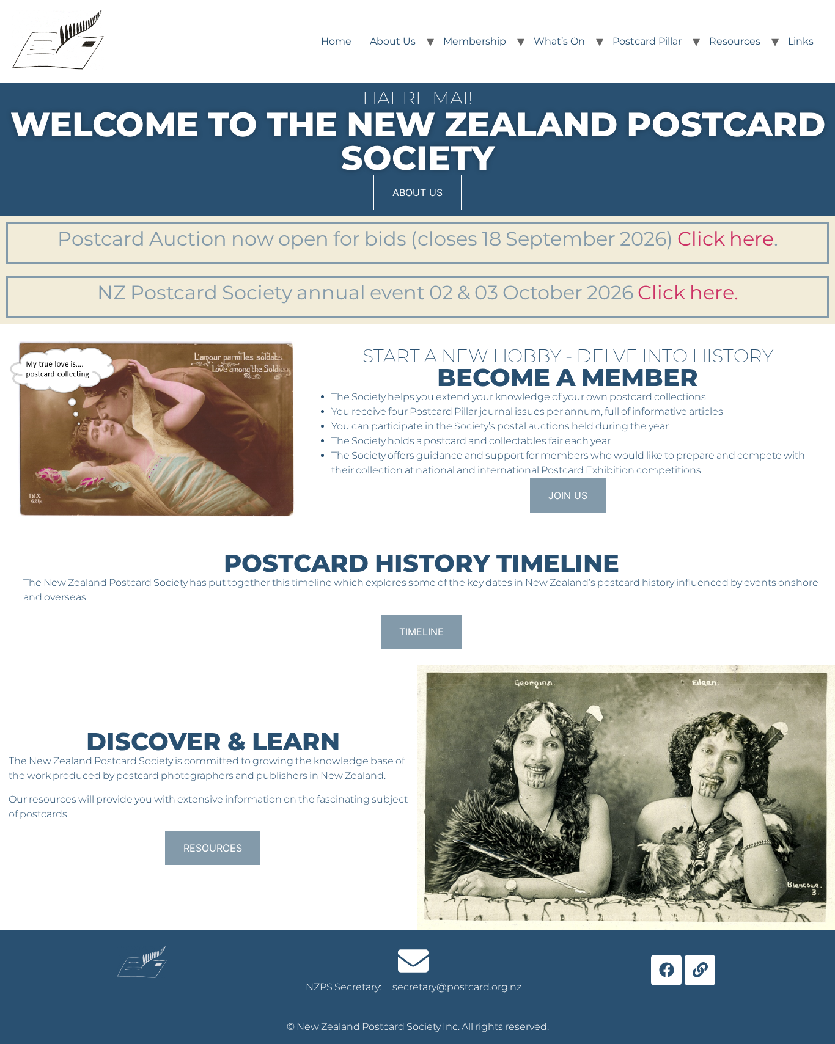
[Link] (700, 970)
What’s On (559, 41)
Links (801, 41)
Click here (725, 238)
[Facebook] (666, 970)
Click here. (688, 292)
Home (336, 41)
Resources (734, 41)
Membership (474, 41)
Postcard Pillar (647, 41)
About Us (393, 41)
